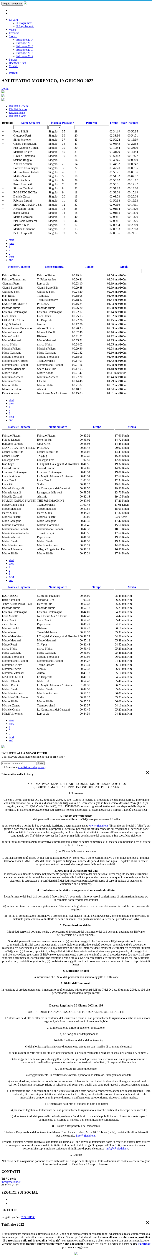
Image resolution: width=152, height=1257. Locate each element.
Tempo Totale (118, 122)
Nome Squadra (30, 122)
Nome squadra (54, 266)
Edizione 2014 (24, 39)
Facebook (144, 1243)
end (11, 259)
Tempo (89, 266)
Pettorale (91, 122)
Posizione (68, 122)
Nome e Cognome (19, 266)
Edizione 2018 (24, 52)
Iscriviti (13, 72)
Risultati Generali (19, 106)
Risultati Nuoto (18, 109)
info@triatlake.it (85, 1135)
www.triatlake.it (98, 825)
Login (5, 88)
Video (12, 29)
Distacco (133, 122)
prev (11, 243)
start (11, 239)
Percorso (14, 33)
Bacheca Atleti (17, 62)
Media (124, 266)
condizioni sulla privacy (32, 767)
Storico (13, 36)
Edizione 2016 (24, 46)
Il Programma (24, 23)
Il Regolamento (25, 26)
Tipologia (55, 122)
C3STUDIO (28, 1217)
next (11, 256)
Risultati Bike (17, 112)
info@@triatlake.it (117, 1148)
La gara (13, 19)
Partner (13, 59)
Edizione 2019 (24, 56)
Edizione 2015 (24, 43)
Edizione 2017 (24, 49)
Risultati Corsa (17, 115)
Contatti (13, 66)
